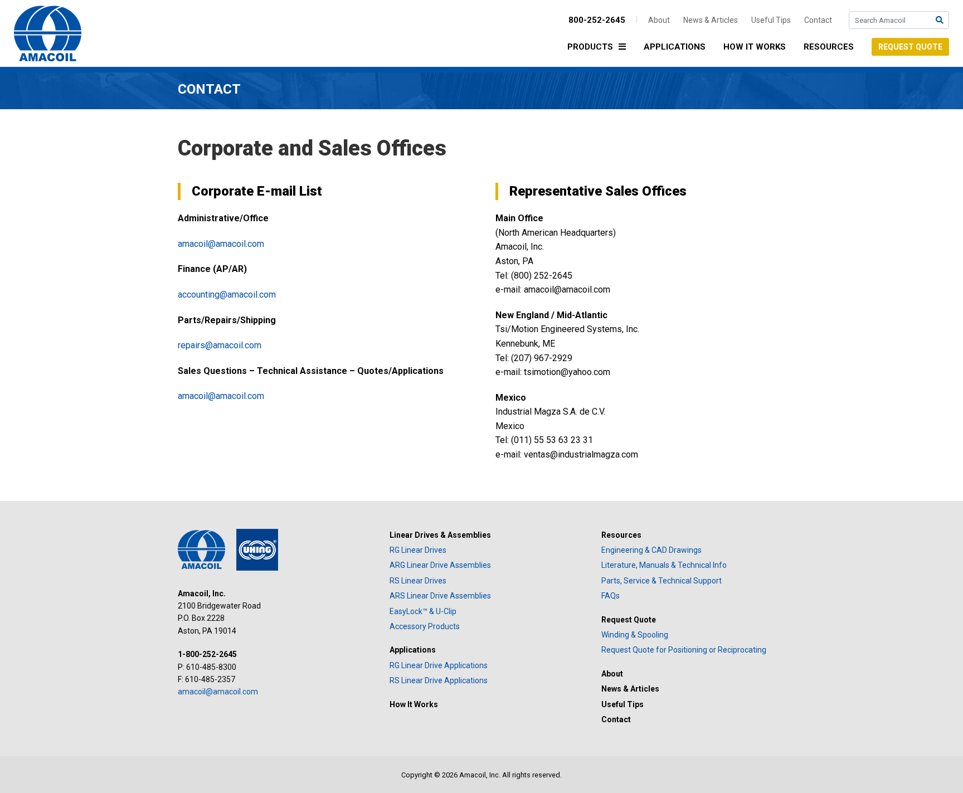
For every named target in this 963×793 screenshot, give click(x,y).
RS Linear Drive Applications (439, 680)
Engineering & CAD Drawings (651, 550)
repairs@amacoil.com (219, 345)
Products (590, 47)
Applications (675, 47)
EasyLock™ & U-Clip (423, 611)
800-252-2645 (596, 20)
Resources (829, 47)
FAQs (610, 595)
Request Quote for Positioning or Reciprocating (683, 649)
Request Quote (910, 46)
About (659, 20)
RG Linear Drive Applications (439, 665)
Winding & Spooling (634, 634)
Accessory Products (425, 626)
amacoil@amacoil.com (221, 244)
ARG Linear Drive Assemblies (440, 565)
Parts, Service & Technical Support (661, 580)
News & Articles (710, 20)
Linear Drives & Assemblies (440, 535)
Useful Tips (771, 20)
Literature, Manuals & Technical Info (664, 565)
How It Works (754, 47)
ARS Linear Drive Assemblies (440, 595)
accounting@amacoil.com (227, 294)
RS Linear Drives (418, 580)
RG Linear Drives (418, 550)
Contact (818, 20)
